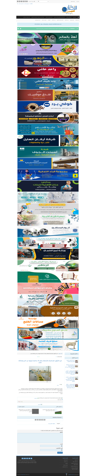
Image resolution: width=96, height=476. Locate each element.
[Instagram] (27, 1)
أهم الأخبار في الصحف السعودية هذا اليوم (38, 17)
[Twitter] (20, 1)
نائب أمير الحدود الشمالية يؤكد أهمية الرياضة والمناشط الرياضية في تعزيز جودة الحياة (70, 366)
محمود (58, 385)
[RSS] (18, 1)
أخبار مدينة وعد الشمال (49, 17)
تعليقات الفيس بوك (51, 423)
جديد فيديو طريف (37, 20)
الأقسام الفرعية (65, 458)
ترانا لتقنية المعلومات (71, 474)
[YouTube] (25, 1)
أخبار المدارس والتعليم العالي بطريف (59, 17)
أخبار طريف (74, 17)
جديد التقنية (66, 20)
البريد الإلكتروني (59, 448)
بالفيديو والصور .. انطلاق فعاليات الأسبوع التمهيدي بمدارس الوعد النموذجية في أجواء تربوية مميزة (70, 386)
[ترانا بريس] (67, 474)
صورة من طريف (44, 20)
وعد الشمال (53, 20)
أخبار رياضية (77, 20)
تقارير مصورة (72, 20)
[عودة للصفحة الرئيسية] (69, 11)
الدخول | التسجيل (31, 1)
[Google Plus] (23, 1)
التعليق (61, 432)
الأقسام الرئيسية (75, 458)
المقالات (49, 20)
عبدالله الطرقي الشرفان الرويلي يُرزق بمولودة (70, 361)
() (18, 401)
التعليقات (58, 423)
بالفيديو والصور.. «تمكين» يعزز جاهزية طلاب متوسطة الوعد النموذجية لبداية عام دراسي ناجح (52, 28)
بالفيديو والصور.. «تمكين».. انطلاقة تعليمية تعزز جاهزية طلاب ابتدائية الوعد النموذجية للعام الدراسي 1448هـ (70, 379)
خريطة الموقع (73, 1)
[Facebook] (21, 1)
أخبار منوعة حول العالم (26, 17)
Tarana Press (23, 474)
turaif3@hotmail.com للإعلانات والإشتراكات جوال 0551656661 (48, 24)
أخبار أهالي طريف (68, 17)
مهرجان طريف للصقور (60, 20)
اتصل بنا (77, 1)
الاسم (61, 444)
